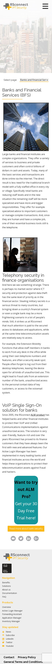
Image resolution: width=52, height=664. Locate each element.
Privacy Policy (27, 657)
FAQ (4, 596)
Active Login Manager (12, 610)
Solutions (6, 586)
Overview (6, 607)
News (8, 631)
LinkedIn (10, 638)
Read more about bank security (26, 528)
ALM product (38, 414)
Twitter (9, 642)
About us (6, 589)
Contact (9, 657)
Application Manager (11, 617)
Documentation (9, 593)
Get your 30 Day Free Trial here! (26, 511)
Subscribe (10, 635)
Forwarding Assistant (12, 614)
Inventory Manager (11, 621)
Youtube (10, 646)
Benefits (6, 582)
